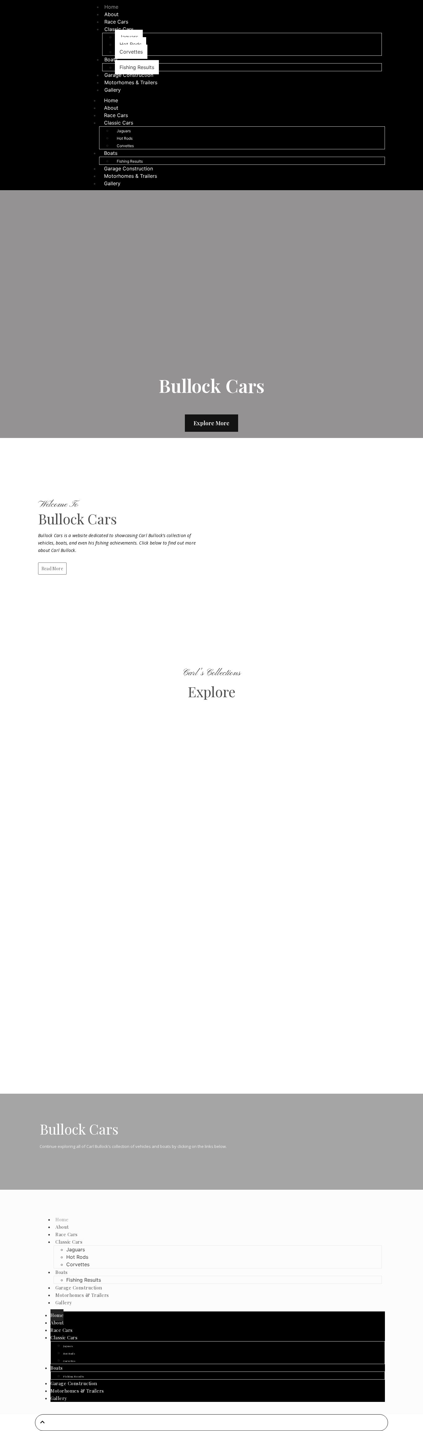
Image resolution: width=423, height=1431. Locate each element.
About (111, 108)
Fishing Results (130, 161)
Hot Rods (131, 44)
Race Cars (116, 115)
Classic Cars (118, 29)
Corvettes (131, 52)
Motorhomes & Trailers (130, 82)
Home (111, 100)
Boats (111, 59)
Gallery (112, 90)
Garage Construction (128, 168)
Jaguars (129, 37)
